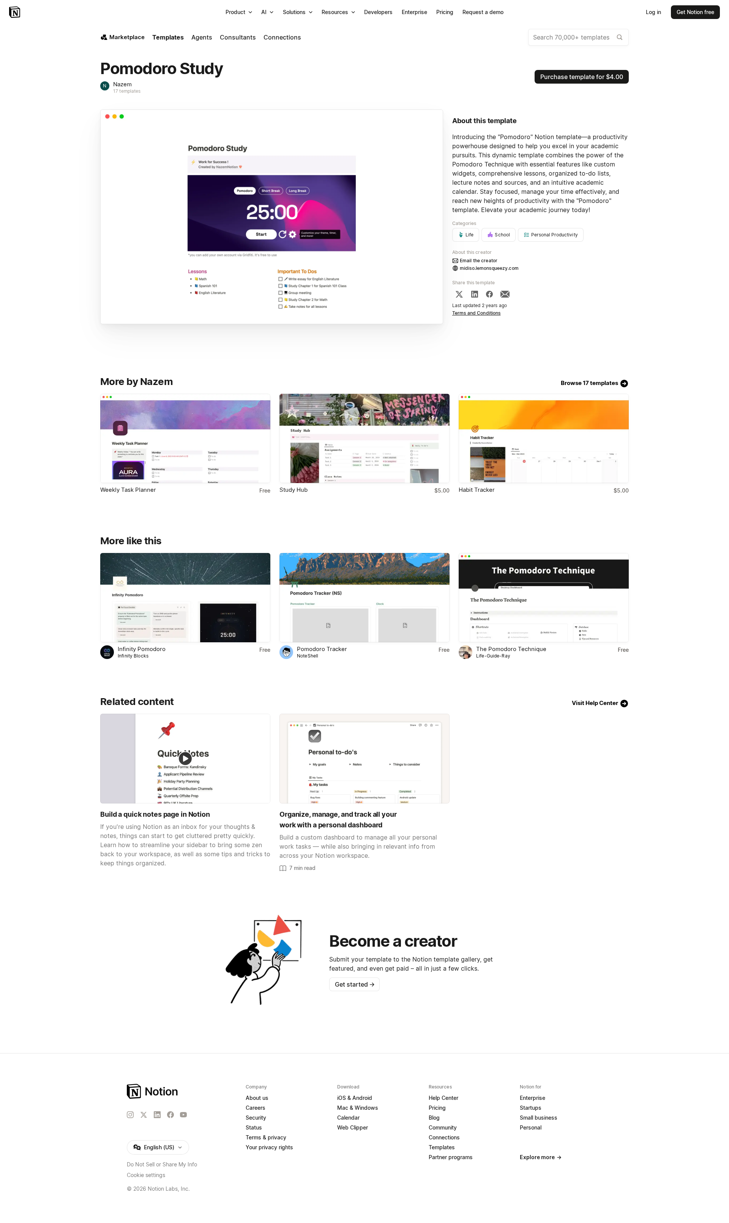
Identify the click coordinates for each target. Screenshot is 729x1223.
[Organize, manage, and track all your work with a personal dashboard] (364, 758)
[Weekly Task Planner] (185, 438)
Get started (355, 984)
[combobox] (578, 37)
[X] (459, 294)
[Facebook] (489, 294)
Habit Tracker (477, 489)
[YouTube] (183, 1115)
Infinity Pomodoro (142, 649)
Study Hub (293, 489)
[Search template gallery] (619, 37)
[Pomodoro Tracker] (364, 597)
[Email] (505, 294)
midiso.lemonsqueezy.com (489, 268)
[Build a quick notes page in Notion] (185, 758)
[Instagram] (130, 1115)
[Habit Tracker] (544, 438)
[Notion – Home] (15, 12)
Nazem (122, 84)
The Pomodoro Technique (511, 649)
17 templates (127, 91)
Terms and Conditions (476, 313)
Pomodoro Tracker (322, 649)
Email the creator (478, 260)
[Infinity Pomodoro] (185, 597)
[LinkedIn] (474, 294)
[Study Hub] (364, 438)
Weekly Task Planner (128, 489)
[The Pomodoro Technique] (544, 597)
